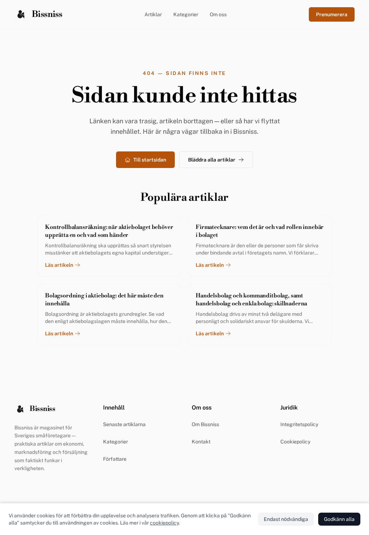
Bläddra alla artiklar (211, 160)
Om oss (218, 14)
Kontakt (201, 442)
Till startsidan (149, 160)
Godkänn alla (339, 519)
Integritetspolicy (299, 424)
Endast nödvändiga (286, 519)
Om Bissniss (205, 424)
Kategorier (185, 14)
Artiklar (153, 14)
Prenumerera (331, 14)
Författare (114, 459)
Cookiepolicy (295, 442)
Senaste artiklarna (124, 424)
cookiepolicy (164, 523)
